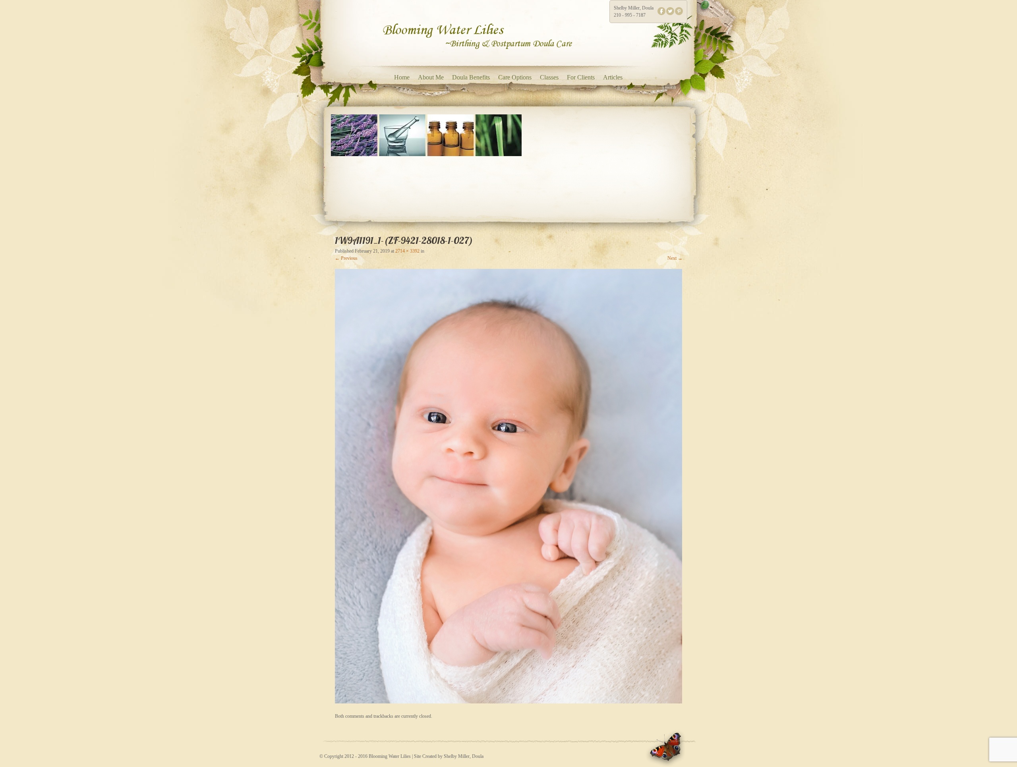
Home (402, 77)
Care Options (515, 77)
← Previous (346, 258)
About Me (431, 77)
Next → (675, 258)
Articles (613, 77)
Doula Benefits (471, 77)
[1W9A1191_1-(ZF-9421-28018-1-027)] (509, 702)
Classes (549, 77)
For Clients (581, 77)
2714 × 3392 (407, 251)
